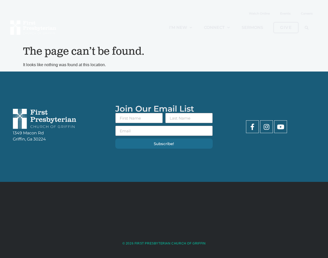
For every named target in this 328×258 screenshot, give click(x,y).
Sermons (252, 27)
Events (285, 13)
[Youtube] (280, 126)
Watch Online (259, 13)
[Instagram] (266, 126)
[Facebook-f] (252, 126)
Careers (307, 13)
